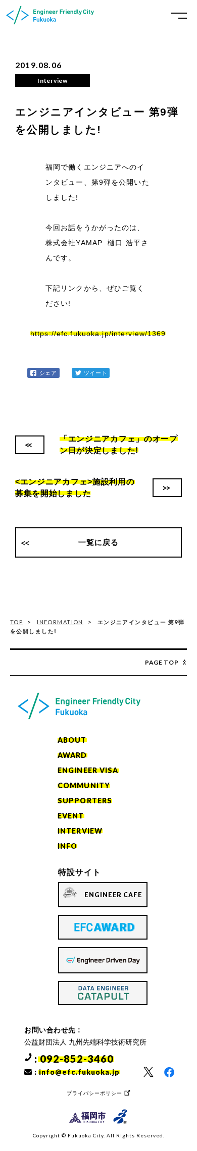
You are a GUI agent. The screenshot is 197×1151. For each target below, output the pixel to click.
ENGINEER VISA (88, 770)
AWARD (72, 755)
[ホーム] (50, 15)
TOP (16, 622)
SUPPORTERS (85, 800)
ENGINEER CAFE (113, 895)
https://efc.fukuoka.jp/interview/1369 (98, 334)
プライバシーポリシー (94, 1093)
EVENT (71, 815)
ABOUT (72, 740)
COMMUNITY (84, 785)
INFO (67, 846)
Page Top (162, 662)
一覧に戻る (98, 541)
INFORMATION (60, 622)
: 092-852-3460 (74, 1059)
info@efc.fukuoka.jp (79, 1072)
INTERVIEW (80, 831)
